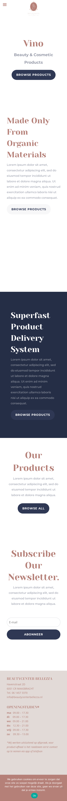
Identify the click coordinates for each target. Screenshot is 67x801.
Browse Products (33, 74)
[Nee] (62, 788)
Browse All (33, 508)
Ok (34, 795)
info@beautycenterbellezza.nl (25, 697)
